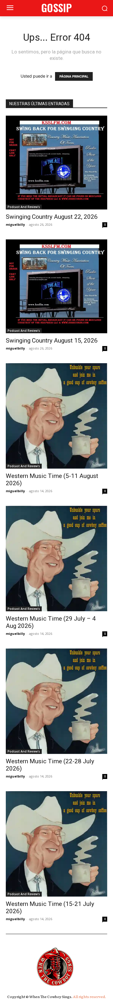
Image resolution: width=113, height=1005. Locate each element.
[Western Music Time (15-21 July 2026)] (56, 844)
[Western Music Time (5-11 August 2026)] (56, 416)
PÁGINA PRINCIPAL (73, 76)
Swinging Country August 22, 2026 (52, 216)
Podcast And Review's (24, 207)
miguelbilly (15, 224)
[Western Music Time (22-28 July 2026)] (56, 701)
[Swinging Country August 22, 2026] (56, 162)
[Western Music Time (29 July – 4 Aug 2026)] (56, 558)
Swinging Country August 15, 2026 (52, 340)
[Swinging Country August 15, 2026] (56, 286)
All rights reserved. (89, 996)
